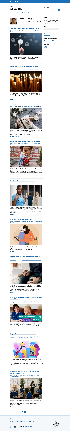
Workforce (12, 31)
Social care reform (39, 30)
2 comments (17, 366)
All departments (36, 421)
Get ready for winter (15, 104)
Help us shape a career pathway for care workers (23, 334)
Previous (14, 411)
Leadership (33, 301)
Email (46, 40)
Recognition (26, 337)
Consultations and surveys (15, 337)
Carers (29, 143)
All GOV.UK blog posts (23, 421)
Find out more (46, 23)
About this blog (47, 33)
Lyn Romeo (12, 30)
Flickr (45, 48)
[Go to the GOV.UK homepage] (14, 2)
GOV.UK (30, 421)
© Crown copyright (56, 427)
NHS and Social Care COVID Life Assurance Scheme (24, 66)
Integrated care (31, 260)
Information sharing (37, 143)
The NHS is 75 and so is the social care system (22, 181)
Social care (16, 8)
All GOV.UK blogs (14, 421)
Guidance (30, 106)
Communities (30, 183)
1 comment (17, 136)
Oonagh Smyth (20, 336)
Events (34, 183)
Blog (11, 6)
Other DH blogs (47, 35)
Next (35, 411)
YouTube (45, 47)
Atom (54, 40)
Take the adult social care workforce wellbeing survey (24, 28)
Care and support (33, 30)
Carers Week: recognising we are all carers (21, 219)
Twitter (45, 46)
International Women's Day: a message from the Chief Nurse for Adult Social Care (25, 372)
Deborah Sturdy (19, 30)
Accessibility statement (15, 422)
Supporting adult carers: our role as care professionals (25, 141)
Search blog (47, 8)
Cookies (23, 422)
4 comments (17, 176)
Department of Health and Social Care (23, 12)
